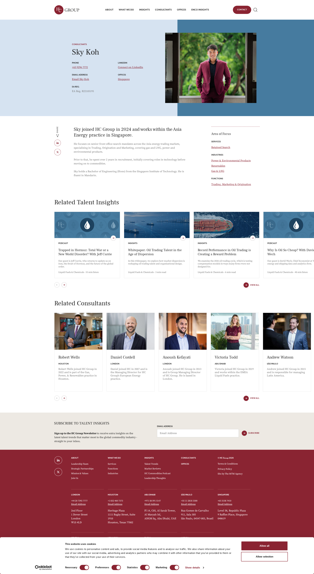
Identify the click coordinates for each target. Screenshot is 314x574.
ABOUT (74, 458)
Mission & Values (79, 473)
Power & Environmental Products (231, 160)
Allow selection (264, 556)
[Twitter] (61, 152)
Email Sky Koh (80, 79)
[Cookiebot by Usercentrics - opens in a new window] (43, 567)
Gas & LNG (217, 171)
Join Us (74, 478)
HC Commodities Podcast (157, 473)
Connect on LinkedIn (130, 67)
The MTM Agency (234, 473)
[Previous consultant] (57, 398)
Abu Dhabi (150, 495)
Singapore (124, 79)
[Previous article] (57, 284)
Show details (192, 567)
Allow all (264, 545)
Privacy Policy (225, 469)
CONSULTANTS (188, 458)
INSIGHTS (149, 458)
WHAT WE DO (114, 458)
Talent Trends (151, 464)
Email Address (165, 426)
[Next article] (64, 284)
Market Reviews (152, 468)
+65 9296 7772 (80, 67)
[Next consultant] (64, 398)
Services (112, 464)
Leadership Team (79, 464)
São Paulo (186, 495)
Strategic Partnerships (82, 468)
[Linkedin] (61, 143)
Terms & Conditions (228, 463)
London (75, 495)
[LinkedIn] (60, 460)
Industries (113, 473)
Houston (113, 495)
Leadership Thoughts (155, 478)
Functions (113, 468)
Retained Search (220, 147)
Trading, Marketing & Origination (231, 184)
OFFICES (185, 464)
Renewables (218, 165)
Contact (242, 10)
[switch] (116, 567)
